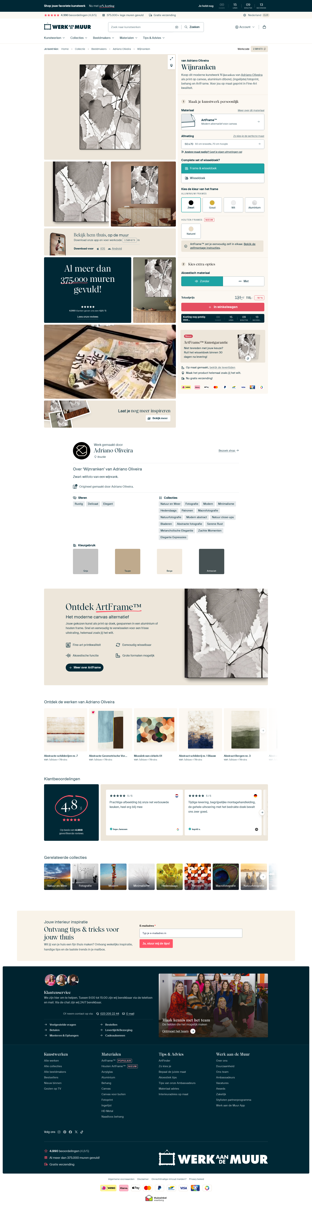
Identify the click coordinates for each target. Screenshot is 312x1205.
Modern (208, 504)
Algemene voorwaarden (121, 1179)
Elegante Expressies (173, 537)
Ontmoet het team (175, 1031)
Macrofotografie (208, 510)
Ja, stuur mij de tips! (156, 943)
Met (246, 281)
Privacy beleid (196, 1179)
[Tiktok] (82, 1132)
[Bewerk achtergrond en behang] (171, 65)
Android (117, 248)
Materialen (127, 38)
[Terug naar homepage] (67, 26)
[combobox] (140, 27)
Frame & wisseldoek (203, 168)
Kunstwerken (52, 38)
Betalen (55, 1030)
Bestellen (111, 1025)
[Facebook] (70, 1132)
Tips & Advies (152, 38)
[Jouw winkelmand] (264, 27)
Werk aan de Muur (233, 1054)
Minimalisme (226, 504)
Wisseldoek (197, 178)
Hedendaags (169, 510)
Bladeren (166, 524)
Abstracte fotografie (189, 524)
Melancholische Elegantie (177, 530)
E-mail (130, 1013)
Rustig (79, 504)
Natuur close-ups (223, 517)
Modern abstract (196, 517)
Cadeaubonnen (115, 1035)
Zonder (204, 281)
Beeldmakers (101, 38)
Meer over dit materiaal (251, 110)
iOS (102, 248)
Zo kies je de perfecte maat (248, 136)
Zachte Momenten (210, 530)
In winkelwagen (226, 307)
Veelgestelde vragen (63, 1025)
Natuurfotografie (171, 517)
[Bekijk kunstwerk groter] (171, 58)
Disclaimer (143, 1179)
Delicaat (93, 504)
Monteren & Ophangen (64, 1035)
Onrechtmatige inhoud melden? (168, 1179)
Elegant (108, 504)
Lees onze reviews (87, 316)
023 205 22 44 (109, 1013)
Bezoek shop (227, 450)
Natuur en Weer (170, 504)
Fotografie (191, 504)
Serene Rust (215, 524)
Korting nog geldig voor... (222, 318)
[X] (76, 1132)
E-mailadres (147, 925)
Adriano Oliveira (198, 61)
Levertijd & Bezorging (118, 1030)
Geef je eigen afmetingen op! (213, 152)
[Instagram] (59, 1132)
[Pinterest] (65, 1132)
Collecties (77, 38)
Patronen (187, 510)
